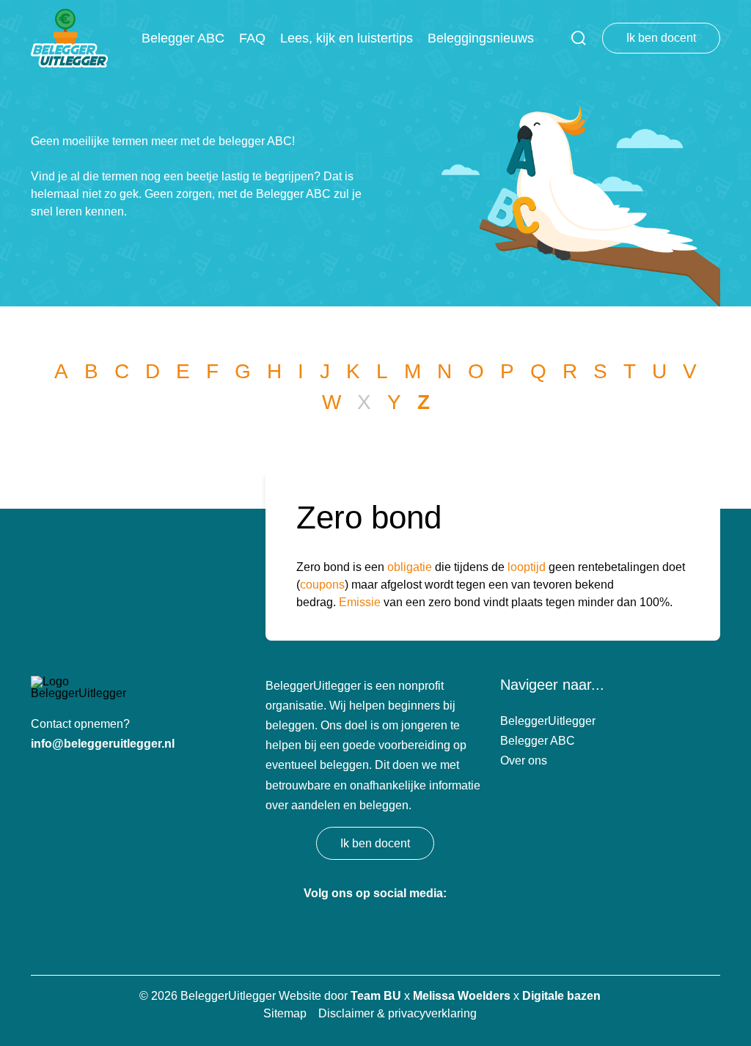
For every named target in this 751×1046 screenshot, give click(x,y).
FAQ (252, 38)
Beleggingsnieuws (481, 38)
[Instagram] (391, 924)
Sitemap (285, 1013)
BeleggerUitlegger (548, 721)
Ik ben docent (661, 38)
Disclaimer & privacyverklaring (397, 1013)
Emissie (360, 602)
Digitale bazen (561, 996)
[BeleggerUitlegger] (69, 38)
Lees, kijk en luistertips (346, 38)
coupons (322, 584)
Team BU (376, 996)
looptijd (527, 567)
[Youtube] (354, 924)
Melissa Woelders (461, 996)
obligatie (409, 567)
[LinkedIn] (427, 924)
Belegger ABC (183, 38)
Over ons (523, 760)
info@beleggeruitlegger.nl (103, 743)
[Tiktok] (317, 924)
